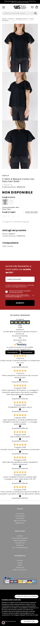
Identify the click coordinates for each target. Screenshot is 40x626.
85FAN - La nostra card (20, 570)
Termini (20, 565)
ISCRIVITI (20, 303)
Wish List (32, 7)
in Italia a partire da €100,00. (20, 2)
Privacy (20, 563)
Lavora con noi (20, 567)
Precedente (13, 352)
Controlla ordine (20, 516)
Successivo (27, 352)
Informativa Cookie (32, 615)
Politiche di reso (20, 543)
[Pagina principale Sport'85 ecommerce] (20, 7)
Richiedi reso (20, 545)
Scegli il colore (8, 197)
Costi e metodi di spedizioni (20, 538)
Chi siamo (20, 560)
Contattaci (20, 536)
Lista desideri (20, 518)
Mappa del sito (20, 523)
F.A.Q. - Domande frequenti (20, 547)
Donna (11, 19)
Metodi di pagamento (20, 540)
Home (4, 19)
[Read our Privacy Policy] (33, 295)
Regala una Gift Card (20, 520)
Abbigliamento (22, 19)
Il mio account (20, 513)
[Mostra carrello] (36, 7)
